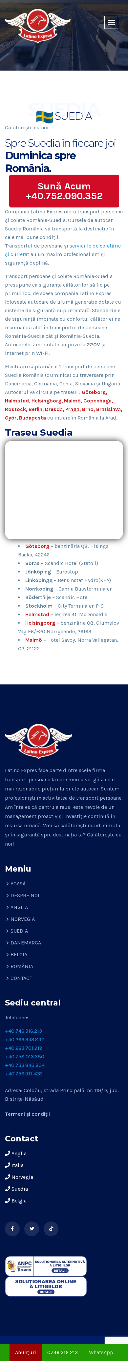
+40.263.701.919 (23, 1048)
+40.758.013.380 (24, 1056)
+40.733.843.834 (25, 1065)
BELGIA (19, 954)
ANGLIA (19, 907)
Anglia (18, 1153)
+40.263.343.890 (25, 1039)
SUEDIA (19, 931)
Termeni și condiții (27, 1114)
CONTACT (21, 978)
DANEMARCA (26, 943)
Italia (17, 1165)
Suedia (19, 1189)
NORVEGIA (23, 919)
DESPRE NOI (25, 895)
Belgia (18, 1201)
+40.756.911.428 (23, 1073)
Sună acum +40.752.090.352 (64, 191)
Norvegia (21, 1177)
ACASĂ (18, 883)
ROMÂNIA (22, 966)
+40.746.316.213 (23, 1031)
